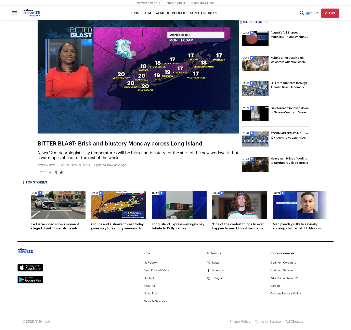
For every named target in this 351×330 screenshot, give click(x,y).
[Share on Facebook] (50, 172)
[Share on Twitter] (55, 172)
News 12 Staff (46, 165)
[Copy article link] (61, 172)
